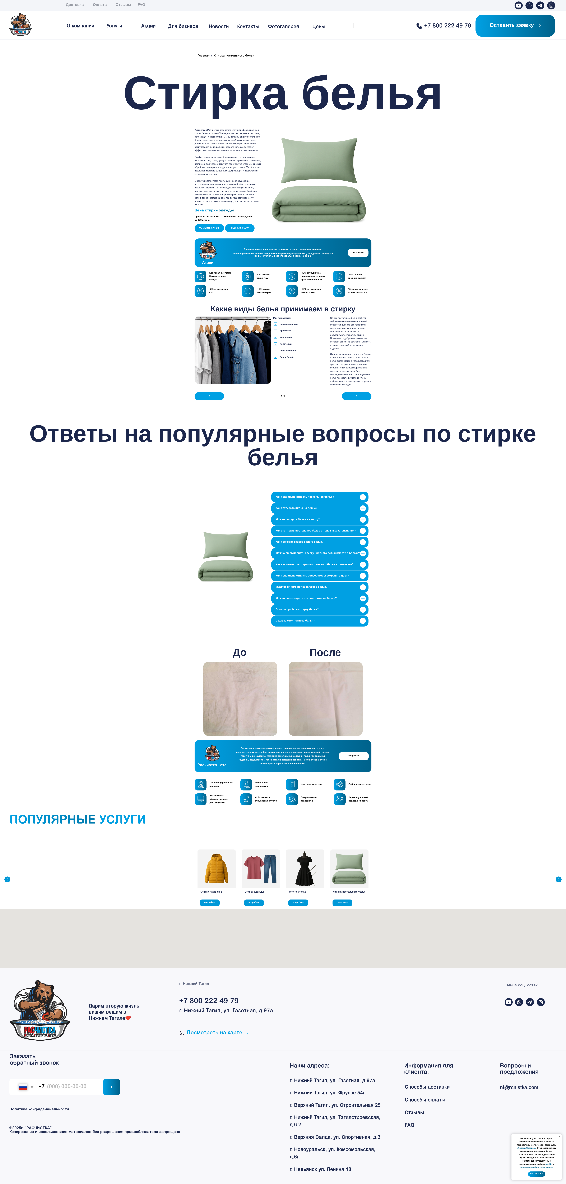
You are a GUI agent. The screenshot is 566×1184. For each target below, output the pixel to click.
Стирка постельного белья (349, 892)
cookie (549, 1164)
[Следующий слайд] (559, 879)
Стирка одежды (254, 892)
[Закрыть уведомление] (559, 1136)
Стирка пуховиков (211, 892)
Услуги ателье (297, 892)
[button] (515, 26)
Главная (204, 55)
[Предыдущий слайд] (7, 879)
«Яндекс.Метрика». (526, 1148)
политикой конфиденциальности (536, 1167)
